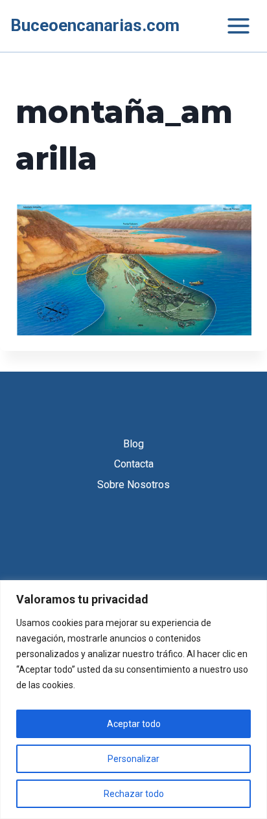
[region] (133, 699)
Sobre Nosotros (133, 484)
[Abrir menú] (232, 25)
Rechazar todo (134, 794)
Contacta (134, 464)
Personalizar (133, 759)
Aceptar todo (134, 724)
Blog (133, 444)
